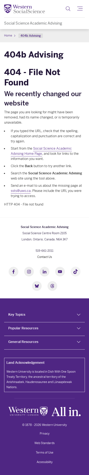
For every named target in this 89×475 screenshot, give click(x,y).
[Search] (68, 8)
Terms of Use (44, 452)
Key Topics (16, 314)
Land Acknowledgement (25, 362)
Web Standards (44, 443)
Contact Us (44, 257)
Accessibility (45, 462)
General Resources (23, 342)
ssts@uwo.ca (21, 191)
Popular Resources (23, 328)
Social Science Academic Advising (33, 23)
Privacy (44, 433)
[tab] (44, 315)
